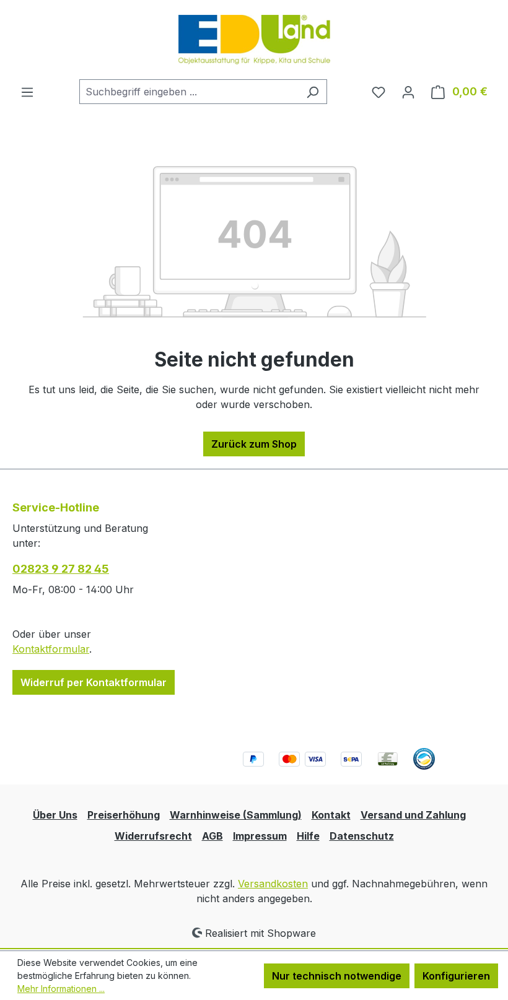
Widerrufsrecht (153, 836)
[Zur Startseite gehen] (254, 39)
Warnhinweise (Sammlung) (236, 815)
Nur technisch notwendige (336, 976)
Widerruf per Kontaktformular (93, 682)
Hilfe (308, 836)
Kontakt (331, 815)
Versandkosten (273, 883)
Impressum (260, 836)
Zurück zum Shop (254, 444)
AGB (212, 836)
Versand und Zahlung (413, 815)
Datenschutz (362, 836)
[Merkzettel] (378, 91)
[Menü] (27, 91)
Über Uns (55, 815)
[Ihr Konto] (408, 91)
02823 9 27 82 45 (60, 568)
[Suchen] (312, 91)
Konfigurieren (456, 976)
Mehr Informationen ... (61, 988)
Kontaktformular (50, 649)
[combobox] (189, 91)
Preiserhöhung (123, 815)
